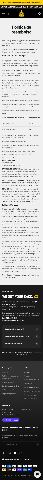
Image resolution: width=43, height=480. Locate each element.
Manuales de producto (31, 387)
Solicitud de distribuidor (32, 380)
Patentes (5, 372)
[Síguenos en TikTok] (20, 453)
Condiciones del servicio (10, 386)
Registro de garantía (9, 394)
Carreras (26, 372)
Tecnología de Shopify (26, 475)
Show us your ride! (30, 395)
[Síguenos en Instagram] (9, 453)
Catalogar (27, 376)
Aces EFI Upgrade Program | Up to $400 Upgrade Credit (20, 2)
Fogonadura (28, 383)
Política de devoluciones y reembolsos (10, 377)
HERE (32, 49)
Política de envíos (8, 382)
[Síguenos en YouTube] (14, 453)
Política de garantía (8, 390)
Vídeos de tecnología (30, 399)
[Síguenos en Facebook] (3, 453)
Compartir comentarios (32, 391)
